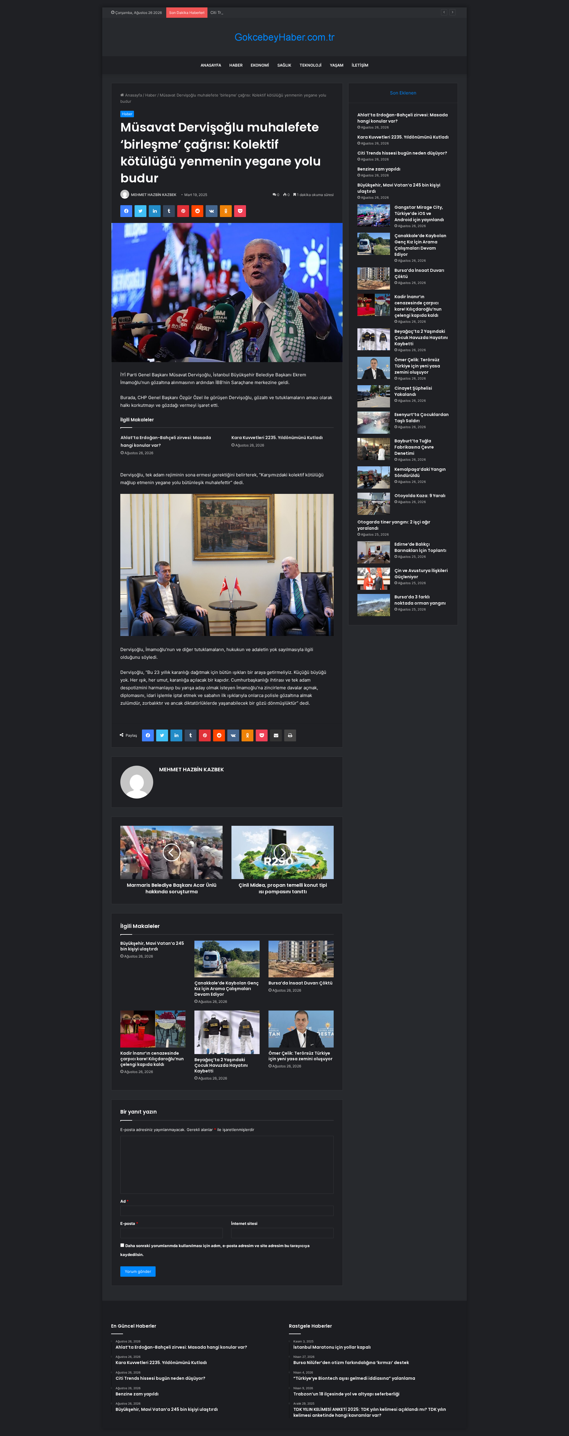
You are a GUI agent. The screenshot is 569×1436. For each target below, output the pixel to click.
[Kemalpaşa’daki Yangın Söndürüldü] (373, 477)
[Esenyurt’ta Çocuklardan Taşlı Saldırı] (373, 423)
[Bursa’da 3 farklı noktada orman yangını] (373, 605)
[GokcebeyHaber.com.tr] (284, 37)
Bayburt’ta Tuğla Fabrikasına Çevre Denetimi (414, 447)
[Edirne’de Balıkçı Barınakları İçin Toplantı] (373, 552)
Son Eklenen (403, 93)
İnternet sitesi (244, 1223)
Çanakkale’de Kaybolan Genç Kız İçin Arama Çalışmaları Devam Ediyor (226, 988)
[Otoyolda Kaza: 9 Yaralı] (373, 504)
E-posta (129, 1223)
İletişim (360, 65)
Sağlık (284, 65)
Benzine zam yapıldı (378, 169)
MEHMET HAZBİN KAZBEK (153, 194)
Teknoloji (311, 65)
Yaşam (336, 65)
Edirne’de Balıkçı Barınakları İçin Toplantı (420, 547)
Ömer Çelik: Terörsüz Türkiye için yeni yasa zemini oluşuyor (300, 1056)
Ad (124, 1201)
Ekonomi (260, 65)
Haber (235, 65)
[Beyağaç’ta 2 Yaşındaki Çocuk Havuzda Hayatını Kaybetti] (227, 1032)
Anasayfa (211, 65)
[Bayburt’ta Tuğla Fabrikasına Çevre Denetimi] (373, 449)
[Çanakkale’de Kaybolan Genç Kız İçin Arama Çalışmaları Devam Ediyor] (227, 959)
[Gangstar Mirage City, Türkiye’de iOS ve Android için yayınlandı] (373, 215)
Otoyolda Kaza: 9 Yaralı (419, 496)
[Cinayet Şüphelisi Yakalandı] (373, 396)
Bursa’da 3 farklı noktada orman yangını (420, 600)
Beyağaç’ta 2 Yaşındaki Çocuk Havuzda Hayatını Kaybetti (221, 1065)
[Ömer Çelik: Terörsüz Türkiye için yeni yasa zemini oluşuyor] (301, 1029)
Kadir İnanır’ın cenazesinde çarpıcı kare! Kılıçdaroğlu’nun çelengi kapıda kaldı (152, 1058)
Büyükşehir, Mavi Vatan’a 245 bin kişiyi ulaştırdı (152, 946)
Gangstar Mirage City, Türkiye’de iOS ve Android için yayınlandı (419, 213)
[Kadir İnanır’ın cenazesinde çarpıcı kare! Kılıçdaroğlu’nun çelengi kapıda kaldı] (153, 1029)
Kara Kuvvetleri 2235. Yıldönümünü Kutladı (277, 438)
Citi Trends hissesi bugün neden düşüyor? (249, 12)
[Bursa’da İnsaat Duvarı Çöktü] (301, 959)
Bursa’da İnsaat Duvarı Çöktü (300, 983)
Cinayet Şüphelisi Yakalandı (413, 391)
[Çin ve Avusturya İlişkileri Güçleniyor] (373, 579)
